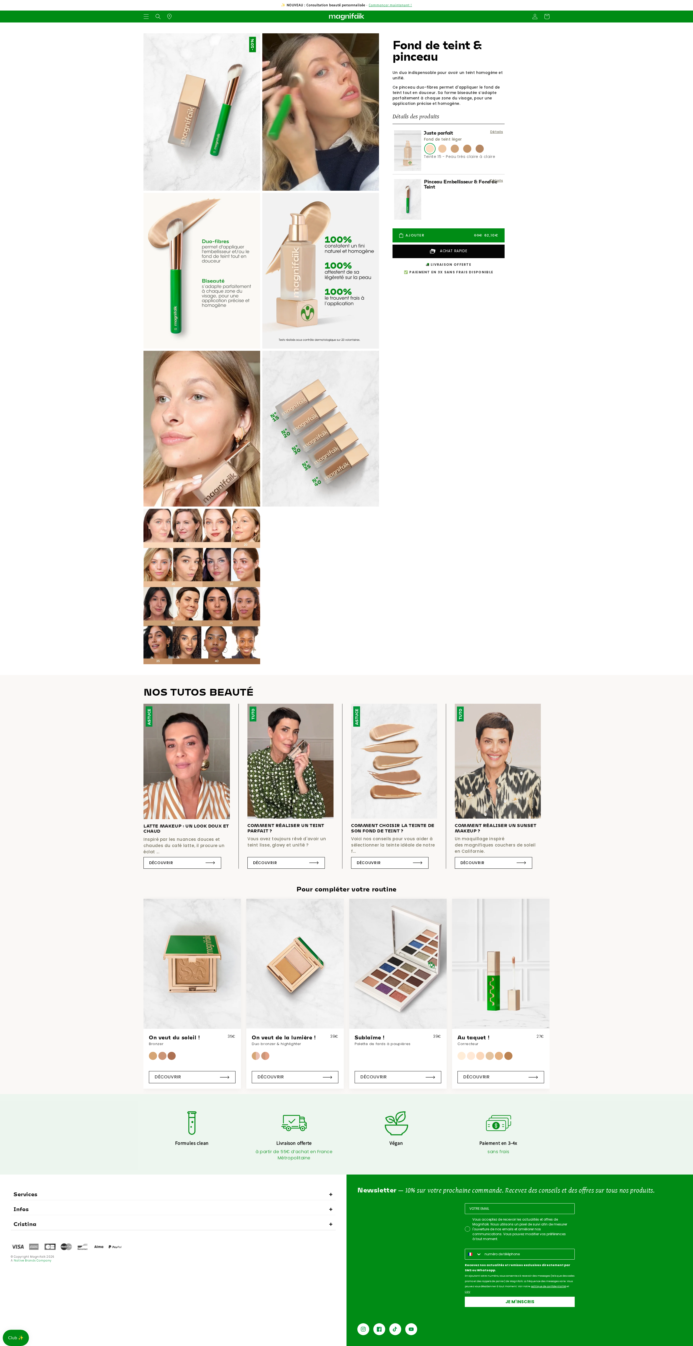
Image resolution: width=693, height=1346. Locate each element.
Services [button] (26, 1194)
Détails (496, 131)
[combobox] (473, 1254)
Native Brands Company (32, 1261)
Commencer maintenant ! (390, 5)
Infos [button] (21, 1209)
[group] (192, 994)
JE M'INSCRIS (519, 1302)
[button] (146, 16)
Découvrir (161, 862)
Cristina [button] (25, 1224)
